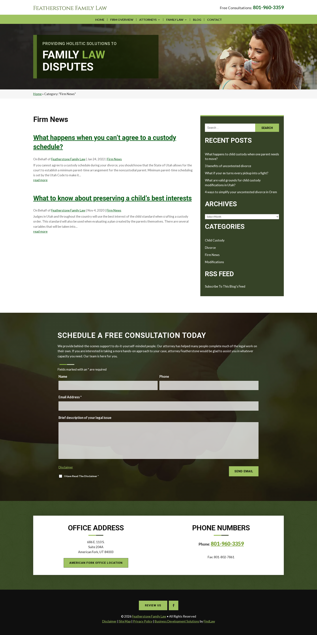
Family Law (174, 19)
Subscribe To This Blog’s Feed (225, 286)
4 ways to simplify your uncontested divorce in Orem (241, 192)
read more (40, 180)
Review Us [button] (153, 605)
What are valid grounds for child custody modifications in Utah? (233, 182)
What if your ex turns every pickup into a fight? (236, 173)
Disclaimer (66, 467)
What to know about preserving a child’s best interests (112, 198)
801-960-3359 (268, 7)
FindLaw (209, 621)
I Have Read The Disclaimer (81, 476)
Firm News (114, 159)
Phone (164, 376)
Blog (197, 19)
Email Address (70, 397)
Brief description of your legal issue (85, 418)
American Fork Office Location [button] (96, 562)
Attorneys (148, 19)
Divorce (210, 248)
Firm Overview (121, 19)
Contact (214, 19)
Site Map (125, 621)
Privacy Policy (142, 621)
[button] (313, 608)
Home (99, 19)
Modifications (214, 262)
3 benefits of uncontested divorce (228, 166)
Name (63, 376)
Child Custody (215, 240)
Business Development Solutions (177, 621)
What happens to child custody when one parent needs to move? (242, 156)
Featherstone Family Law (68, 159)
